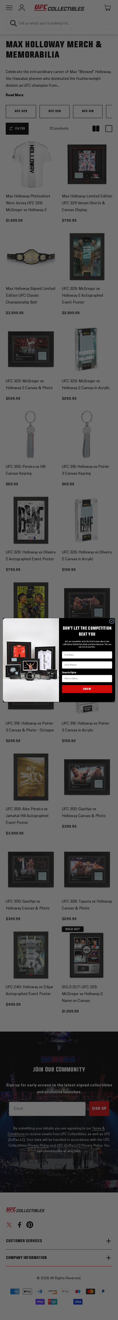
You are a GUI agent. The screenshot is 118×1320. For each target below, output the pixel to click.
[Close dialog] (112, 621)
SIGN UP (87, 689)
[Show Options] (109, 678)
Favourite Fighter (69, 673)
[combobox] (86, 678)
